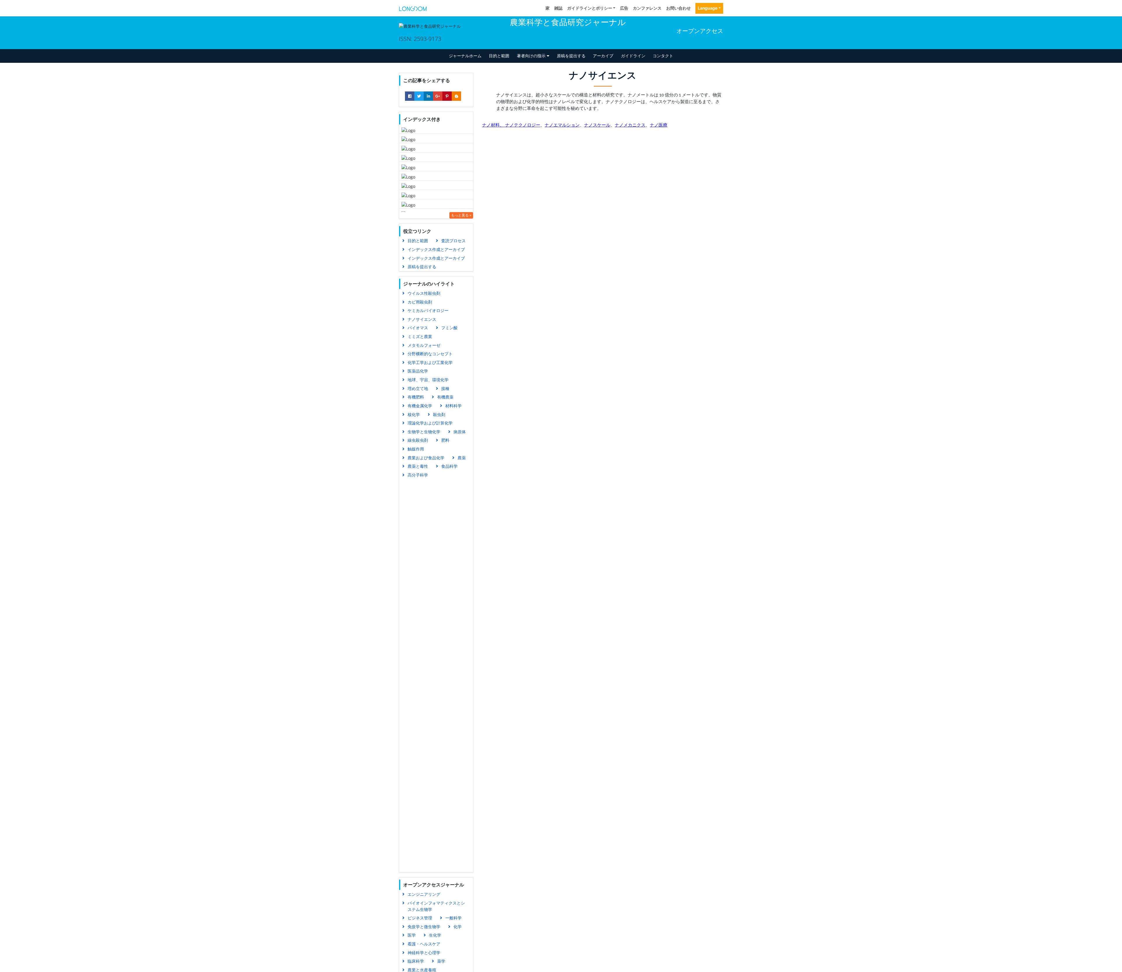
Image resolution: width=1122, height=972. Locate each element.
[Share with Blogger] (456, 96)
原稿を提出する (571, 55)
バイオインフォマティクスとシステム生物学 (436, 906)
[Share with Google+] (437, 96)
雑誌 (558, 8)
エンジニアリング (424, 894)
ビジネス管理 (420, 918)
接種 (445, 388)
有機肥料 (416, 397)
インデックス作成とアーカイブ (436, 249)
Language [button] (707, 8)
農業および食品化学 (426, 457)
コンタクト (663, 55)
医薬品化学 (418, 371)
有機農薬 (445, 397)
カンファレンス (647, 8)
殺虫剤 (439, 414)
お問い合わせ (678, 8)
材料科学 (453, 405)
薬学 (441, 961)
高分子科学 (418, 475)
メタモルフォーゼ (424, 345)
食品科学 (449, 466)
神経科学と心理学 (424, 952)
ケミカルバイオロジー (428, 310)
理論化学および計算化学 (430, 423)
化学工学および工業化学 (430, 362)
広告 (624, 8)
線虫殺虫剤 (418, 440)
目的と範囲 (499, 55)
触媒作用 (416, 449)
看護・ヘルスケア (424, 944)
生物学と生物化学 (424, 431)
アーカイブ (603, 55)
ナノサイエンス (422, 319)
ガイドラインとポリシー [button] (589, 8)
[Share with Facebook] (409, 96)
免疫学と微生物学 (424, 926)
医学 (412, 935)
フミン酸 (449, 327)
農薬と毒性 (418, 466)
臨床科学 (416, 961)
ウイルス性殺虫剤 (424, 293)
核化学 (414, 414)
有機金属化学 (420, 405)
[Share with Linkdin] (428, 96)
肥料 (445, 440)
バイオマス (418, 327)
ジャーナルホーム (465, 55)
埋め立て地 (418, 388)
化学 (457, 926)
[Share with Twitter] (419, 96)
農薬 (462, 457)
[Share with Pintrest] (447, 96)
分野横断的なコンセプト (430, 353)
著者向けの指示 (532, 55)
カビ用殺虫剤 (420, 302)
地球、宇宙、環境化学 (428, 379)
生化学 (435, 935)
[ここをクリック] (413, 8)
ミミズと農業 (420, 336)
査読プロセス (453, 240)
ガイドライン (633, 55)
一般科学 (453, 918)
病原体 (459, 431)
